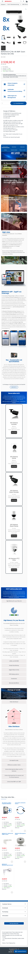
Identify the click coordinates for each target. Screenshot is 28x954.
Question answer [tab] (14, 149)
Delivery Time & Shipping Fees (8, 943)
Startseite (3, 4)
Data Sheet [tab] (14, 146)
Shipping (7, 822)
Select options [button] (24, 831)
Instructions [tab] (22, 146)
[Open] (2, 1)
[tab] (14, 601)
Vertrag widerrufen (14, 923)
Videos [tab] (5, 149)
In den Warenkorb (19, 103)
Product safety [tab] (22, 149)
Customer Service (21, 951)
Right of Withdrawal (9, 71)
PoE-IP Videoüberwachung (13, 4)
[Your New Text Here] (23, 1)
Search (21, 1)
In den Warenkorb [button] (10, 862)
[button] (25, 9)
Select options (11, 831)
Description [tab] (5, 146)
